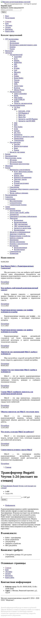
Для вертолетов (15, 92)
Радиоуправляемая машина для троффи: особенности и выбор (17, 311)
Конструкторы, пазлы (13, 158)
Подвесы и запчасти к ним (24, 136)
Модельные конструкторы (19, 164)
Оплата (8, 27)
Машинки (9, 166)
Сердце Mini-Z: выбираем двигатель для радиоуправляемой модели (17, 393)
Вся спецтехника (16, 201)
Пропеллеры (18, 138)
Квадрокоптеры (11, 156)
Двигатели (14, 218)
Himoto (16, 60)
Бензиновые (18, 220)
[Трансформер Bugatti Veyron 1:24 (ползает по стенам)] (20, 488)
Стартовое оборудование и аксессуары (24, 189)
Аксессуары (18, 86)
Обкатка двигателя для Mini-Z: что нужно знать (20, 412)
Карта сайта (9, 31)
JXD (15, 123)
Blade (16, 95)
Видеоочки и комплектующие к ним (23, 45)
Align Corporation (20, 94)
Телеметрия (14, 253)
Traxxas (16, 80)
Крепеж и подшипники (22, 177)
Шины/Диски (19, 90)
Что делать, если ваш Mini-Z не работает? (17, 432)
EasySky (17, 144)
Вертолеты (9, 51)
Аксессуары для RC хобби (19, 212)
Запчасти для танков (17, 152)
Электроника (19, 140)
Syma (16, 129)
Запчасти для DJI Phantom (28, 119)
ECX (16, 58)
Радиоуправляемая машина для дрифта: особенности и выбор (17, 331)
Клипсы (17, 88)
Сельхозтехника (16, 203)
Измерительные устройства (20, 236)
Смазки (17, 185)
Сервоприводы (15, 251)
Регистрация (10, 18)
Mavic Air (21, 115)
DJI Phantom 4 (23, 113)
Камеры (13, 47)
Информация (10, 505)
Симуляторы (14, 187)
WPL (16, 84)
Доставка (8, 25)
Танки (7, 207)
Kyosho (16, 68)
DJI (15, 109)
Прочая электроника (17, 242)
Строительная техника (18, 205)
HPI (15, 64)
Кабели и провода (16, 238)
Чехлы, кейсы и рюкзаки (19, 193)
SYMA (16, 101)
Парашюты (18, 134)
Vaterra (16, 82)
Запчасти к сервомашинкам (20, 232)
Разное (12, 49)
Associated (18, 56)
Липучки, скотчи (20, 179)
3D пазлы (13, 160)
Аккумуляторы (15, 210)
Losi (15, 70)
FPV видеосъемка (11, 39)
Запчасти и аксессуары (22, 228)
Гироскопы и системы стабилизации (23, 216)
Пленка (17, 181)
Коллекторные (19, 230)
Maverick (17, 72)
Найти (4, 12)
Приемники (14, 240)
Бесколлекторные (20, 222)
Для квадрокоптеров (17, 105)
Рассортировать (11, 195)
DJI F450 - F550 (24, 111)
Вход (7, 16)
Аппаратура (14, 214)
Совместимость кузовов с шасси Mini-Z (16, 450)
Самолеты (9, 197)
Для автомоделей (16, 55)
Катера (7, 154)
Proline (16, 76)
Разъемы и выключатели (19, 244)
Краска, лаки (19, 175)
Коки (16, 148)
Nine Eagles (18, 97)
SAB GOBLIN (19, 99)
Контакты (9, 29)
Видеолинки (14, 43)
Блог (7, 23)
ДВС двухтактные (21, 224)
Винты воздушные (21, 146)
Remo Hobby (18, 78)
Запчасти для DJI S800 (26, 121)
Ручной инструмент (21, 183)
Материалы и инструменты (20, 170)
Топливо (13, 191)
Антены (13, 41)
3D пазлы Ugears (16, 162)
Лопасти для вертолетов (23, 103)
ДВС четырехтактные (22, 226)
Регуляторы (14, 246)
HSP (15, 66)
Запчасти (8, 53)
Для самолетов (15, 142)
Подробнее (5, 282)
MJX (15, 74)
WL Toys (17, 132)
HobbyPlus (18, 62)
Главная (8, 21)
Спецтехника (10, 199)
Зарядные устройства (17, 234)
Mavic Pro (22, 117)
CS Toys (17, 107)
